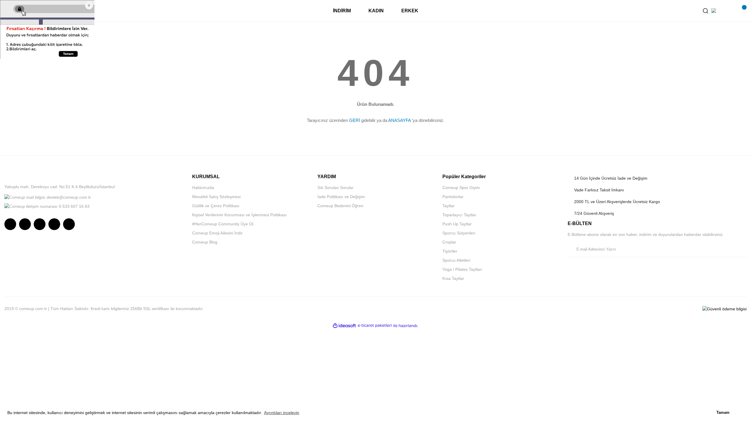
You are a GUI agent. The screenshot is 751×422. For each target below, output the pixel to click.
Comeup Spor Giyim (461, 187)
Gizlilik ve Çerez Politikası (215, 205)
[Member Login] (729, 11)
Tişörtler (449, 251)
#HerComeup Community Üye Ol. (223, 224)
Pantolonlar (453, 196)
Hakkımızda (203, 187)
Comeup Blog (204, 242)
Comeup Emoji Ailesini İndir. (217, 233)
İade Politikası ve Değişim (341, 196)
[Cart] (741, 11)
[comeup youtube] (54, 224)
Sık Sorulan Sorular (335, 187)
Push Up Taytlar (457, 224)
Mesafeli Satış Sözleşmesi (216, 196)
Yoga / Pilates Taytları (462, 269)
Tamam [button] (723, 413)
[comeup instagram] (10, 224)
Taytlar (448, 205)
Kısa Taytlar (453, 278)
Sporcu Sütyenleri (458, 233)
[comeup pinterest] (69, 224)
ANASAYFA (399, 120)
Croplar (449, 242)
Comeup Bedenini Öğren (340, 205)
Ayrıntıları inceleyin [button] (281, 412)
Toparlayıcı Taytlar (459, 214)
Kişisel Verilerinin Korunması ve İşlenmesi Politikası (239, 214)
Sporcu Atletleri (456, 260)
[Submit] (741, 249)
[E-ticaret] (375, 326)
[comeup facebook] (25, 224)
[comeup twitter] (39, 224)
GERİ (354, 120)
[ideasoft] (344, 326)
